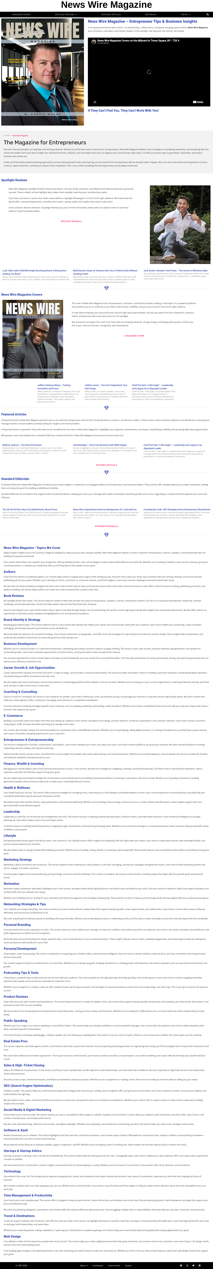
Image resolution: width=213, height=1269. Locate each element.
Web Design (12, 1236)
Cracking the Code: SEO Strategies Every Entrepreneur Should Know (177, 509)
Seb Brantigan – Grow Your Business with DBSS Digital (100, 445)
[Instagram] (187, 1265)
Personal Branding (17, 925)
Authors (9, 572)
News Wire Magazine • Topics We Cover (32, 548)
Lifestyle (10, 836)
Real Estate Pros (15, 1041)
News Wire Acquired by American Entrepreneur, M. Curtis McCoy (105, 509)
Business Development (20, 644)
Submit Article (114, 1265)
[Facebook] (181, 1265)
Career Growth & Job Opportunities (29, 668)
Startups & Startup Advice (23, 1151)
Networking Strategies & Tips (25, 904)
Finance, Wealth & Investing (24, 763)
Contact (128, 1265)
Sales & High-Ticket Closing (24, 1065)
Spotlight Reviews (64, 14)
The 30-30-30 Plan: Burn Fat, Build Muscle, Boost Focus (29, 509)
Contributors (98, 1265)
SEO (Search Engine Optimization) (28, 1086)
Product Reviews (16, 996)
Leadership (12, 811)
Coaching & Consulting (20, 692)
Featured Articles (111, 14)
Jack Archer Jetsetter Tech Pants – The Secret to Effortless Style (176, 270)
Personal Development (20, 949)
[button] (207, 14)
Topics (184, 14)
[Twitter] (193, 1265)
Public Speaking (15, 1021)
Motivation (11, 884)
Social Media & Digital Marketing (27, 1110)
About (82, 1265)
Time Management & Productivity (28, 1195)
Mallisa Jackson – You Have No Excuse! (22, 445)
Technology (12, 1171)
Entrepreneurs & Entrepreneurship (29, 740)
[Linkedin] (199, 1265)
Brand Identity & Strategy (22, 620)
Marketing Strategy (18, 859)
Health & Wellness (17, 788)
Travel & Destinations (19, 1216)
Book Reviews (14, 596)
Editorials (150, 14)
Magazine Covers (21, 14)
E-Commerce (13, 716)
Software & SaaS (16, 1130)
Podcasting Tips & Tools (21, 973)
